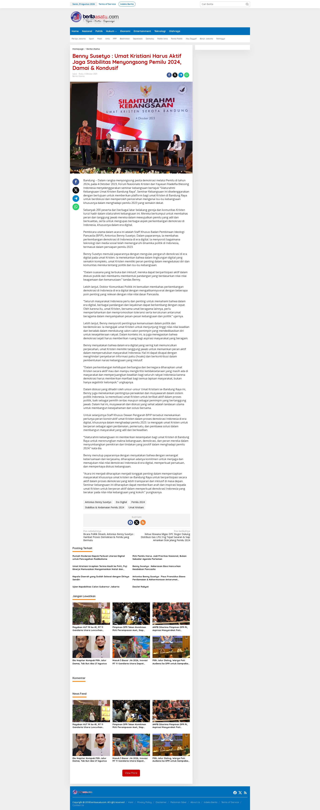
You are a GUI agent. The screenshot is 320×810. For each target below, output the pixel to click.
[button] (247, 4)
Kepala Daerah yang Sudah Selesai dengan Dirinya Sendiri (100, 578)
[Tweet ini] (175, 75)
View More (131, 772)
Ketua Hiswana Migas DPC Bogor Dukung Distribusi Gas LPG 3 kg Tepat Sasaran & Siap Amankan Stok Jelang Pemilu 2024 (165, 536)
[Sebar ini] (169, 75)
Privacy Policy (144, 802)
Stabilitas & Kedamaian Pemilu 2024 (104, 507)
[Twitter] (136, 522)
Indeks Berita (210, 802)
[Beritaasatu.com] (95, 17)
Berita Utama (78, 76)
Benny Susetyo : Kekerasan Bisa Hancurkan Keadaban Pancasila (156, 567)
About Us (195, 802)
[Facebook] (130, 522)
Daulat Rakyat (140, 586)
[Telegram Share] (180, 75)
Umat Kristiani (136, 507)
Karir (130, 802)
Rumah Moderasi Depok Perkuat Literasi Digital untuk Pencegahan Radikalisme (98, 557)
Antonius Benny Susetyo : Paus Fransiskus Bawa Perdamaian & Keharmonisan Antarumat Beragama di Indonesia (158, 578)
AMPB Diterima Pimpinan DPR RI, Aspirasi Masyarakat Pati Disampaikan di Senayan (170, 629)
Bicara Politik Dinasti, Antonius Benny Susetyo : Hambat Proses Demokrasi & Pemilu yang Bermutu (108, 536)
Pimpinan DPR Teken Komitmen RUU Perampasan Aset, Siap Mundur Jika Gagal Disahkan (129, 629)
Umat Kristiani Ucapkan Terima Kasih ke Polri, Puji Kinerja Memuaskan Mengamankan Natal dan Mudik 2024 (99, 568)
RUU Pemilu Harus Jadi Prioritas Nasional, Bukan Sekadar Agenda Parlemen (159, 557)
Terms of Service (230, 802)
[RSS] (143, 522)
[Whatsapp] (186, 75)
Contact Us (78, 805)
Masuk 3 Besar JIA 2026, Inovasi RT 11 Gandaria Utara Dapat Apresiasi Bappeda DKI (130, 662)
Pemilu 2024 (138, 502)
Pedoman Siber (178, 802)
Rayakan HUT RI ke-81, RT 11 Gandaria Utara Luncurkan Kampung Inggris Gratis (87, 629)
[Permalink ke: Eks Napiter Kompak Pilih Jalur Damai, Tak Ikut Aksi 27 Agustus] (91, 646)
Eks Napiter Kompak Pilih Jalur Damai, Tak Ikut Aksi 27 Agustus (89, 662)
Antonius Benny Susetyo (98, 502)
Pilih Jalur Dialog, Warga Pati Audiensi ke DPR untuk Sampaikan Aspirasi (171, 662)
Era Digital (121, 502)
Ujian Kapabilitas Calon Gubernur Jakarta (95, 586)
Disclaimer (161, 802)
